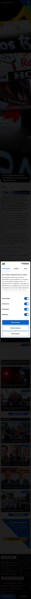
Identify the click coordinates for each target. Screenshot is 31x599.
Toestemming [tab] (6, 268)
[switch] (26, 303)
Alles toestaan (15, 322)
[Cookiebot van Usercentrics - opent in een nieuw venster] (22, 264)
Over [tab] (25, 268)
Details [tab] (16, 268)
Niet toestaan (15, 333)
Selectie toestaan (15, 328)
